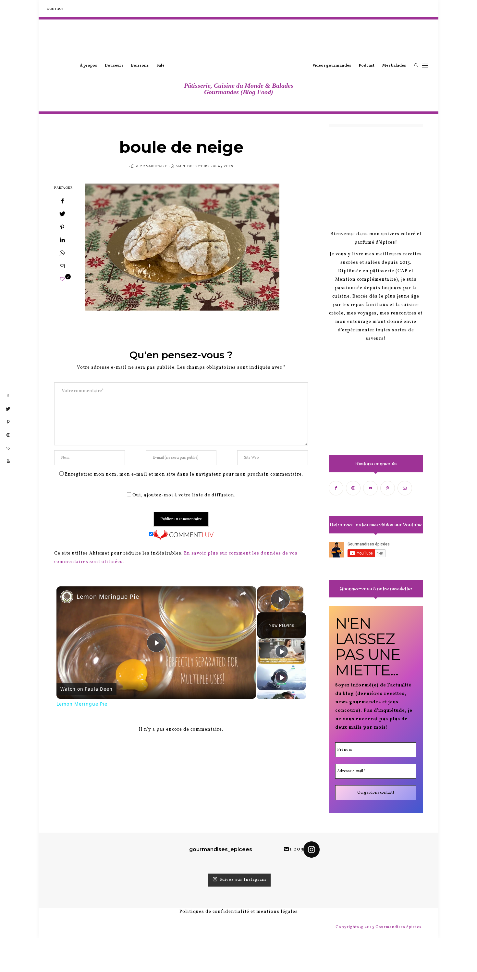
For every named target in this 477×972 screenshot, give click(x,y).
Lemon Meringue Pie (108, 596)
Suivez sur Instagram (243, 880)
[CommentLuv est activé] (183, 535)
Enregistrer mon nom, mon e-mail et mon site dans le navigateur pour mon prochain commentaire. (184, 474)
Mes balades (394, 65)
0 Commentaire (151, 166)
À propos (88, 65)
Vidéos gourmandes (331, 65)
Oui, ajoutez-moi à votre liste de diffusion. (183, 495)
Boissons (140, 65)
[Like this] (62, 279)
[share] (243, 593)
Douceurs (114, 65)
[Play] (281, 651)
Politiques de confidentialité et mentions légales (238, 912)
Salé (160, 65)
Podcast (366, 65)
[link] (66, 596)
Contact (55, 8)
